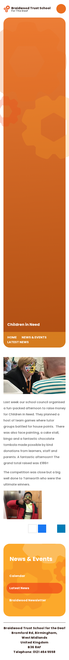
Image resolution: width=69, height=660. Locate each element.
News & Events (34, 337)
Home (12, 337)
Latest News (18, 342)
